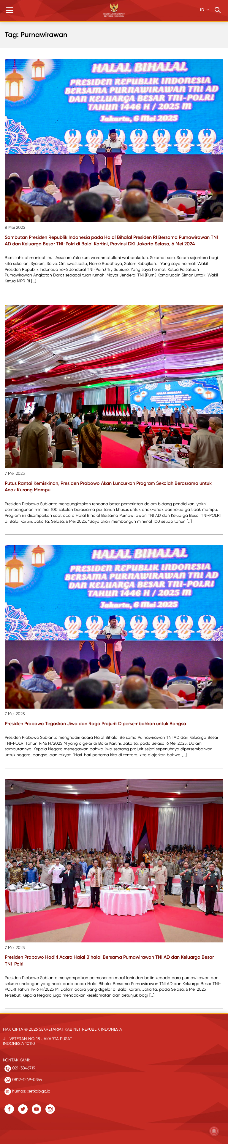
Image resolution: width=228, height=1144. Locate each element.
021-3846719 (23, 1068)
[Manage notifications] (214, 1131)
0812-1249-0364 (26, 1079)
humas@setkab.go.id (30, 1091)
